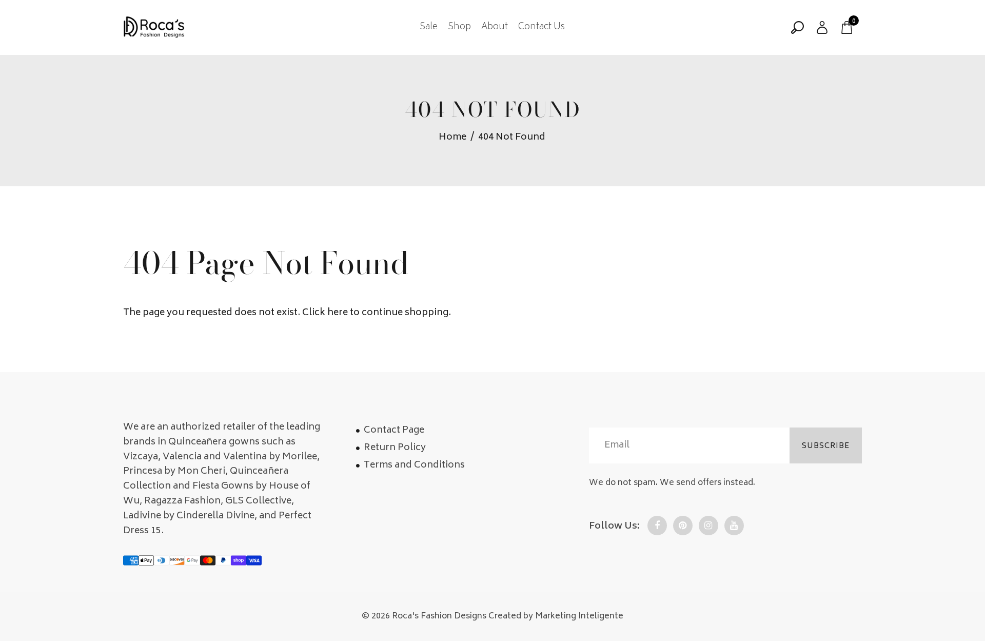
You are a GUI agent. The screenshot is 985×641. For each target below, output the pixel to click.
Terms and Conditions (414, 465)
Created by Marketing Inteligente (555, 616)
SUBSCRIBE (826, 446)
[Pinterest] (683, 525)
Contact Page (394, 430)
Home (452, 137)
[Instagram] (708, 525)
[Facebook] (657, 525)
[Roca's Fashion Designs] (154, 28)
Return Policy (395, 448)
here (337, 313)
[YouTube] (734, 525)
